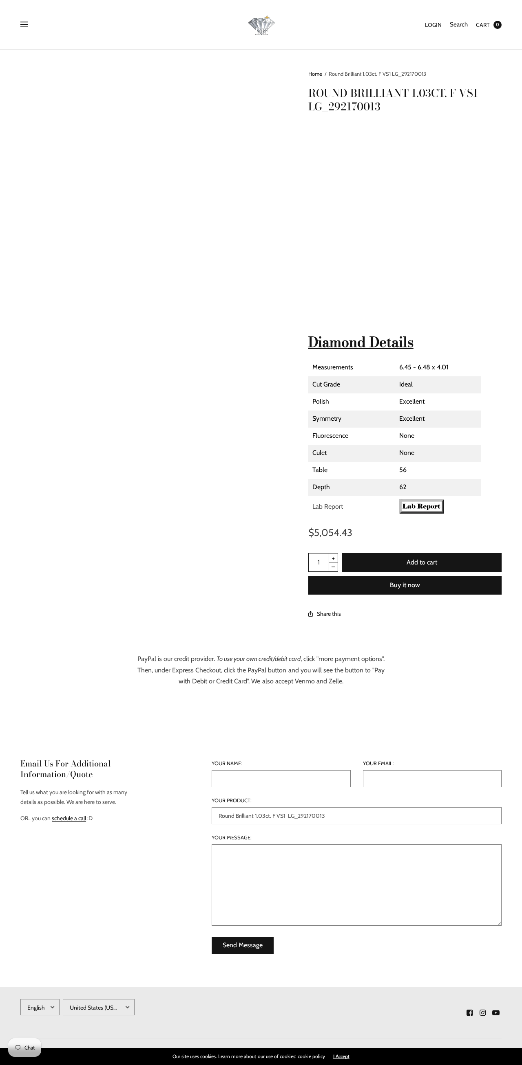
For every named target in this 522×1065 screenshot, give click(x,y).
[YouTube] (496, 1013)
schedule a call (69, 818)
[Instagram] (483, 1013)
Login (433, 25)
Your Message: (232, 837)
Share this (329, 614)
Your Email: (378, 763)
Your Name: (227, 763)
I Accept (341, 1056)
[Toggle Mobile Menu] (29, 25)
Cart (482, 25)
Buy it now (405, 585)
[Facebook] (469, 1013)
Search (459, 24)
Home (315, 73)
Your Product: (232, 800)
